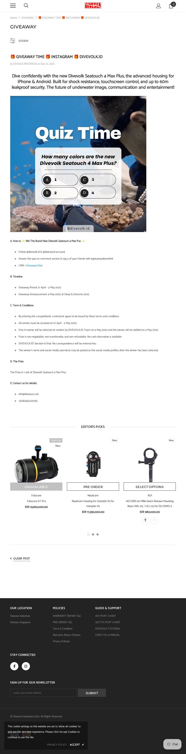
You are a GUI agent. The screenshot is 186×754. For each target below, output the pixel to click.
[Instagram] (26, 666)
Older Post (21, 558)
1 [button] (88, 534)
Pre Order (93, 487)
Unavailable (36, 487)
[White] (154, 520)
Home (13, 18)
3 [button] (97, 534)
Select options (150, 487)
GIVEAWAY (27, 18)
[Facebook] (14, 666)
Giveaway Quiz (34, 265)
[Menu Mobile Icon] (13, 5)
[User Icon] (158, 5)
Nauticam (93, 495)
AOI (150, 495)
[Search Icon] (26, 5)
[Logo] (93, 5)
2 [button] (93, 534)
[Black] (145, 520)
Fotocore (36, 495)
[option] (36, 475)
